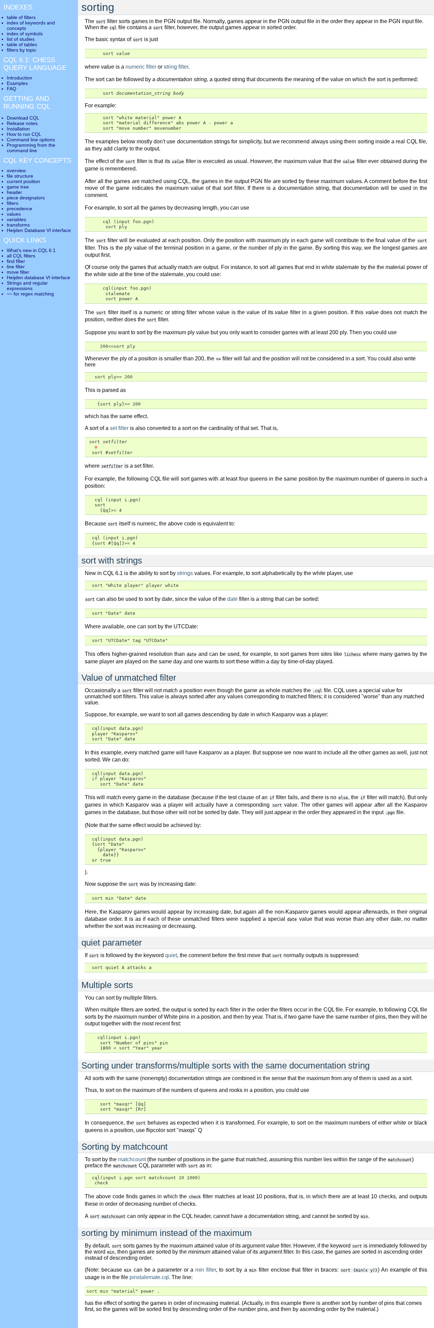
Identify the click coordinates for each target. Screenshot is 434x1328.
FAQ (11, 88)
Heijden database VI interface (38, 277)
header (14, 192)
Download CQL (23, 118)
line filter (16, 266)
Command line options (31, 139)
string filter (176, 67)
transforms (18, 225)
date (232, 599)
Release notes (22, 123)
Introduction (19, 77)
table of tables (22, 44)
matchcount (132, 1159)
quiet (171, 955)
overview (16, 170)
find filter (16, 261)
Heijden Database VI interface (39, 230)
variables (16, 219)
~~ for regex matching (30, 294)
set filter (119, 428)
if (94, 778)
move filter (18, 272)
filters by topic (21, 50)
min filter (205, 1270)
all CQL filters (21, 255)
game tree (18, 187)
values (14, 214)
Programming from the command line (31, 147)
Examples (17, 83)
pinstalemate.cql (149, 1277)
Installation (18, 128)
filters (12, 203)
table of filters (21, 17)
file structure (20, 176)
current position (23, 181)
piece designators (26, 197)
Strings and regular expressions (27, 285)
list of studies (21, 39)
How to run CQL (24, 134)
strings (185, 573)
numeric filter (140, 67)
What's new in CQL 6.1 (31, 250)
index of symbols (25, 33)
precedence (19, 208)
